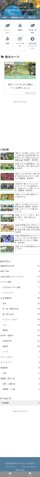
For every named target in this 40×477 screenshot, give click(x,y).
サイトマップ (10, 467)
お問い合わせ (20, 470)
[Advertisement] (20, 123)
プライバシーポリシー (29, 467)
